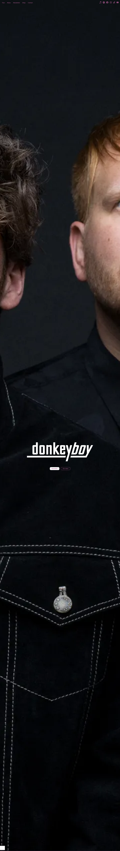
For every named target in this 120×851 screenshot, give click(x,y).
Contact (30, 3)
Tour (3, 3)
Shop (23, 3)
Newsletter (16, 3)
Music (9, 3)
